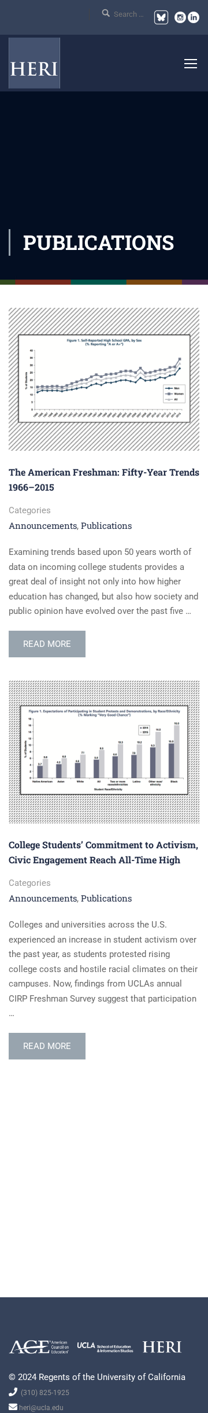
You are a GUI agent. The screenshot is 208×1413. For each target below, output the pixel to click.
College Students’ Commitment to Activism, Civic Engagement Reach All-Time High (103, 852)
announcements (43, 525)
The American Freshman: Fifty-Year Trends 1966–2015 (104, 479)
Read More (47, 647)
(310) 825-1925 (43, 1393)
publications (106, 525)
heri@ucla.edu (40, 1408)
